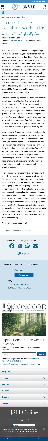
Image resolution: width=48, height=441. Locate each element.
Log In (43, 2)
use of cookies (23, 434)
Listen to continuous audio (20, 364)
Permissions (32, 420)
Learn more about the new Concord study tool (23, 360)
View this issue (24, 275)
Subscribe (34, 2)
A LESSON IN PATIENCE (19, 284)
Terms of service (9, 420)
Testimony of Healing (13, 17)
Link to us (41, 420)
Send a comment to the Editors (18, 231)
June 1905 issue (15, 41)
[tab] (24, 372)
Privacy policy (21, 420)
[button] (24, 372)
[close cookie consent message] (44, 429)
